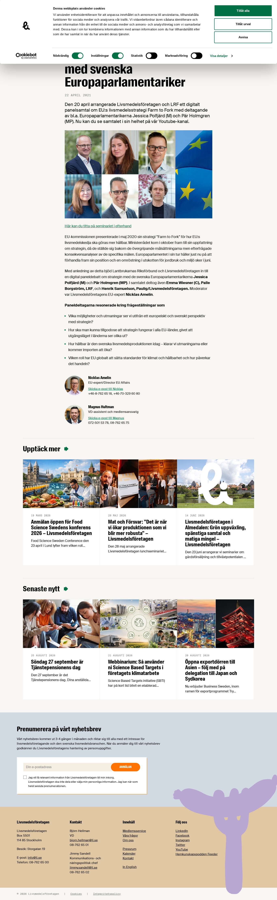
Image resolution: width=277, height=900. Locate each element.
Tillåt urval (243, 24)
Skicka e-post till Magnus (106, 418)
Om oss (128, 840)
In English (130, 867)
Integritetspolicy (107, 893)
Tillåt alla (243, 10)
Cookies (76, 893)
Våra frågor (130, 836)
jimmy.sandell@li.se (83, 868)
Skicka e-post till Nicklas (105, 389)
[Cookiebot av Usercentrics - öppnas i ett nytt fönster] (26, 56)
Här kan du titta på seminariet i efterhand (98, 226)
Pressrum (129, 849)
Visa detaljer (219, 56)
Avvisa (243, 37)
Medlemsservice (134, 831)
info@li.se (35, 858)
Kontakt (128, 858)
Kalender (129, 854)
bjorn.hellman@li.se (84, 840)
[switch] (117, 55)
